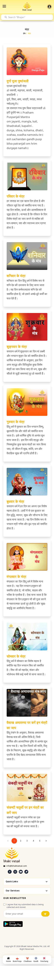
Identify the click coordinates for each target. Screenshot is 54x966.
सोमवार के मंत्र (16, 656)
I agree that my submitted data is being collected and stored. (25, 905)
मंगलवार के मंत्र (16, 576)
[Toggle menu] (4, 6)
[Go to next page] (46, 841)
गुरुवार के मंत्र (16, 421)
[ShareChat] (26, 872)
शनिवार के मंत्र (16, 275)
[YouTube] (21, 872)
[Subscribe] (45, 914)
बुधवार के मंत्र (15, 501)
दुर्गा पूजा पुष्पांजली (18, 81)
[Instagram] (15, 872)
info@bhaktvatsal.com (16, 866)
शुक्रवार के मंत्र (17, 346)
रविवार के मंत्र (16, 196)
